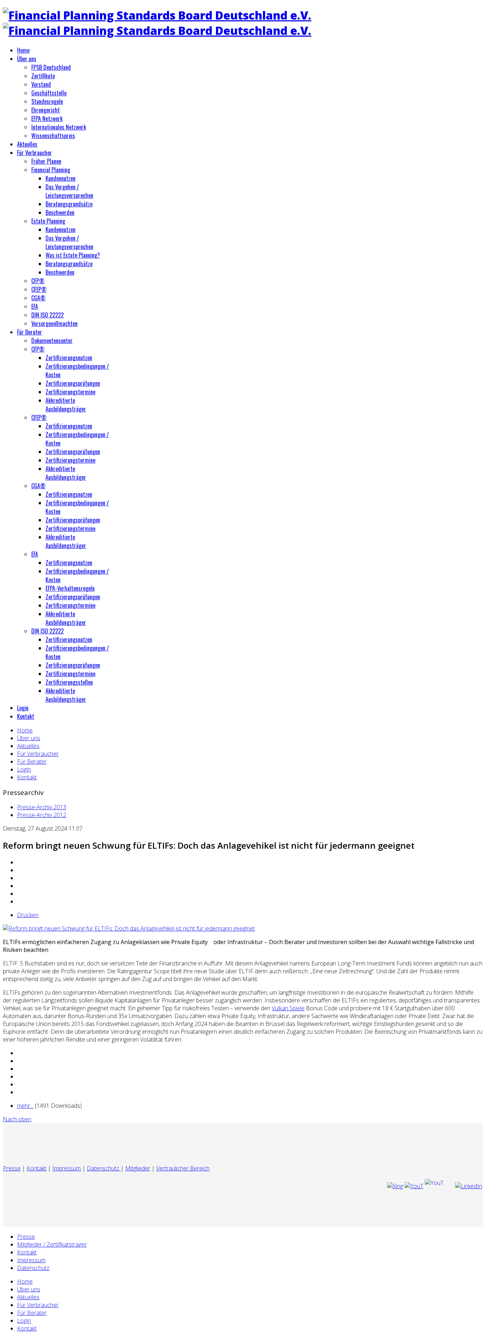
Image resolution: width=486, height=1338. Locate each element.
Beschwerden (60, 212)
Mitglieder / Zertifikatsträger (52, 1244)
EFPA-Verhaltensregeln (70, 588)
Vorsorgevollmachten (54, 323)
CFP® (37, 280)
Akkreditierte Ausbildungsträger (66, 404)
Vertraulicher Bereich (183, 1168)
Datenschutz (104, 1168)
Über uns (26, 58)
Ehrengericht (45, 110)
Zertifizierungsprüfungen (73, 383)
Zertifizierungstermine (70, 392)
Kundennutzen (60, 178)
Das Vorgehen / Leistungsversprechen (69, 191)
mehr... (25, 1106)
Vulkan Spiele (288, 1008)
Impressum (66, 1168)
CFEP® (39, 289)
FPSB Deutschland (51, 67)
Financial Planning (50, 169)
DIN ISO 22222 (47, 315)
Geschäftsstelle (49, 93)
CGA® (38, 298)
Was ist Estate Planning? (73, 255)
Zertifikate (43, 76)
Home (23, 50)
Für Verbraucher (34, 152)
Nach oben (17, 1119)
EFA (34, 306)
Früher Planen (46, 161)
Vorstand (41, 84)
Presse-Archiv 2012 (41, 815)
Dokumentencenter (52, 340)
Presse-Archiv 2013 (41, 807)
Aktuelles (27, 144)
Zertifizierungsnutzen (69, 357)
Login (22, 708)
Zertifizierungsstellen (69, 682)
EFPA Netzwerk (47, 118)
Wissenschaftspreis (53, 135)
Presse (12, 1168)
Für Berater (29, 332)
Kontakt (25, 716)
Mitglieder (137, 1168)
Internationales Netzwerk (58, 127)
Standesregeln (47, 101)
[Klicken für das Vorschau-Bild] (129, 928)
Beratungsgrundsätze (69, 204)
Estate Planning (48, 221)
